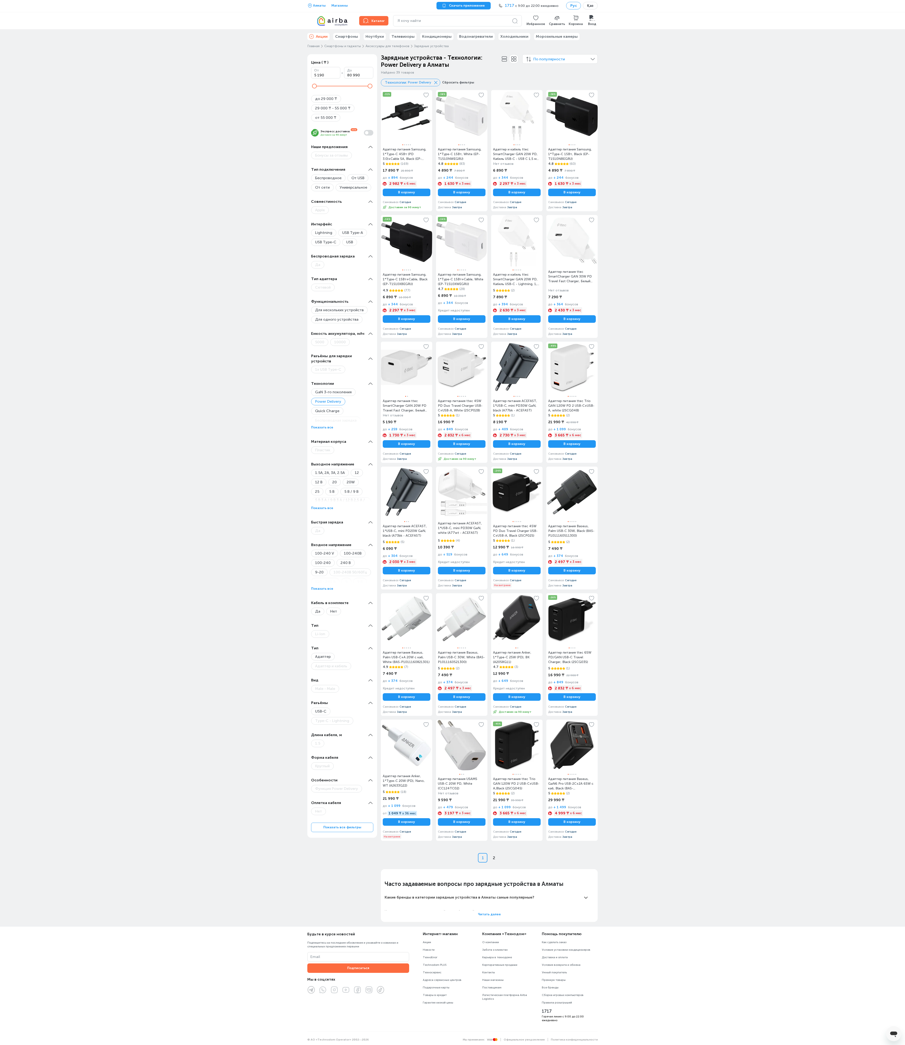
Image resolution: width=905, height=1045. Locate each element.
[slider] (314, 86)
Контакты (488, 972)
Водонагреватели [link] (476, 36)
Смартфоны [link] (346, 36)
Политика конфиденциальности (574, 1039)
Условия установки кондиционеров (566, 949)
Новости (429, 949)
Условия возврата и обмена (561, 964)
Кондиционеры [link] (437, 36)
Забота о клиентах (495, 949)
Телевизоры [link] (403, 36)
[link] (406, 150)
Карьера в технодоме (497, 957)
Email (315, 956)
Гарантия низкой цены (438, 1002)
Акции (427, 942)
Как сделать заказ (554, 942)
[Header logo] (330, 20)
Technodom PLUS (435, 964)
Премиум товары (554, 980)
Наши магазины (493, 980)
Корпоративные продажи (499, 964)
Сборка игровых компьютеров (563, 995)
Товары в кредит (435, 995)
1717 (547, 1011)
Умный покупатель (554, 972)
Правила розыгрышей (557, 1002)
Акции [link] (322, 36)
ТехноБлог (430, 957)
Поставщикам (492, 987)
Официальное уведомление (524, 1039)
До (349, 70)
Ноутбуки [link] (375, 36)
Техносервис (432, 972)
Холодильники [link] (514, 36)
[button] (536, 20)
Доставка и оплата (555, 957)
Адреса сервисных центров (442, 980)
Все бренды (550, 987)
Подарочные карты (436, 987)
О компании (490, 942)
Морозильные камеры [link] (557, 36)
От (316, 70)
